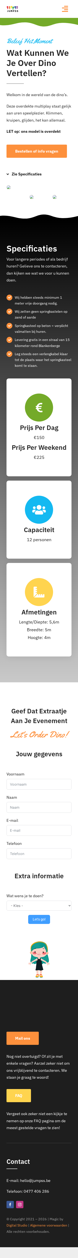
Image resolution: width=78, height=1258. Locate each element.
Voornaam (15, 774)
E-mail (12, 820)
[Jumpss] (12, 7)
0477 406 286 (36, 1191)
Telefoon (14, 843)
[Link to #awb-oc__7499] (65, 8)
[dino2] (31, 196)
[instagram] (19, 1204)
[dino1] (8, 186)
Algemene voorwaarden (48, 1225)
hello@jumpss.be (35, 1180)
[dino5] (54, 196)
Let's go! (39, 919)
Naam (11, 797)
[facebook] (10, 1204)
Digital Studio (16, 1225)
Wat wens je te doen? (25, 895)
